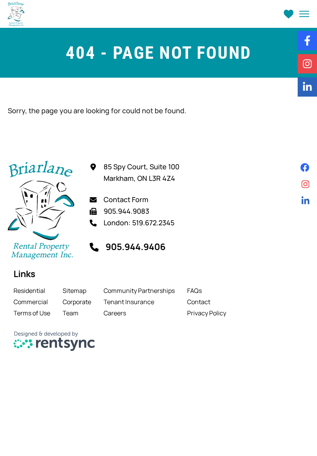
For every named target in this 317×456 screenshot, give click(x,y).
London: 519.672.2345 (139, 222)
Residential (29, 290)
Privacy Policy (206, 313)
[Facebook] (304, 167)
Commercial (31, 302)
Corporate (77, 302)
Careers (115, 313)
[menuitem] (32, 290)
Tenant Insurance (129, 302)
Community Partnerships (139, 290)
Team (70, 313)
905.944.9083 (126, 211)
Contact (198, 302)
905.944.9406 (135, 246)
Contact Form (126, 199)
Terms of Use (32, 313)
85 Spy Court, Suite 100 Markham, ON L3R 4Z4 (141, 172)
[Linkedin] (305, 200)
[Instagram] (305, 184)
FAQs (194, 290)
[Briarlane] (16, 14)
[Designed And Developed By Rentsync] (54, 341)
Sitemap (74, 290)
